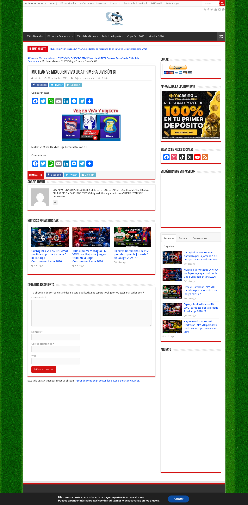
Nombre (37, 331)
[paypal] (223, 9)
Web (33, 355)
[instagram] (219, 9)
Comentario (38, 297)
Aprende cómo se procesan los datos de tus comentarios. (108, 380)
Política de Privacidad (135, 3)
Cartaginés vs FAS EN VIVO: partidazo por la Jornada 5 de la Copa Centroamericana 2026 (201, 256)
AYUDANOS (156, 3)
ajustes (154, 500)
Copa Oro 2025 (135, 36)
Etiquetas (169, 246)
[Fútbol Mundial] (124, 19)
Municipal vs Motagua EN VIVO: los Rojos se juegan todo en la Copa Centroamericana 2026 (98, 48)
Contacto (115, 3)
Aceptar (178, 499)
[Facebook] (208, 9)
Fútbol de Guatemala (59, 36)
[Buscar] (222, 3)
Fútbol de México (86, 36)
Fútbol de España (111, 36)
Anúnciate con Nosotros (93, 3)
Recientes (169, 238)
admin (37, 78)
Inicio (33, 58)
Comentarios (200, 238)
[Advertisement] (191, 412)
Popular (183, 238)
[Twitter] (211, 9)
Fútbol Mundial (68, 3)
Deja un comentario (85, 78)
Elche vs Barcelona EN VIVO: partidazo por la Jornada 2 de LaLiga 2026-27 (132, 254)
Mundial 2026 (156, 36)
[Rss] (204, 9)
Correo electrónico (42, 343)
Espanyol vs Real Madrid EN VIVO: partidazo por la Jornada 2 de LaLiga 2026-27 (201, 308)
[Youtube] (215, 9)
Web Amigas (172, 3)
